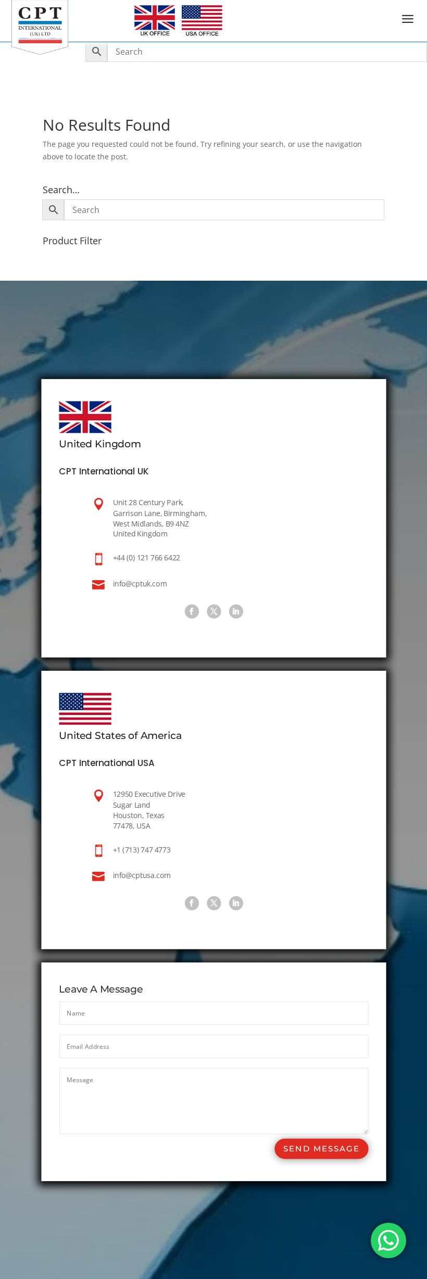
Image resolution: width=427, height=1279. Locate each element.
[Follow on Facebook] (191, 611)
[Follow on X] (213, 611)
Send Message (321, 1148)
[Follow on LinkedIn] (236, 611)
